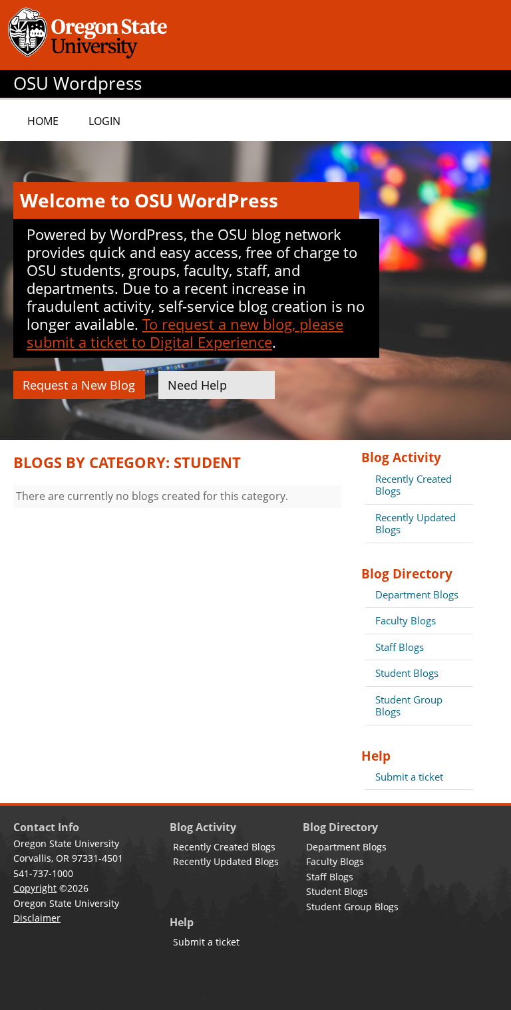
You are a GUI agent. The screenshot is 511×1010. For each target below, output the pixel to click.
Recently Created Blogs (413, 484)
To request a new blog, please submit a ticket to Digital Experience (185, 333)
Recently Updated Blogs (415, 523)
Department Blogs (416, 594)
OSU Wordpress (77, 83)
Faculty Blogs (405, 620)
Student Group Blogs (408, 705)
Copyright (35, 888)
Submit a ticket (409, 776)
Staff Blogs (399, 647)
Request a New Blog (79, 385)
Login (104, 121)
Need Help (197, 385)
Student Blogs (406, 673)
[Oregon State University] (90, 35)
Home (43, 121)
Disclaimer (37, 918)
